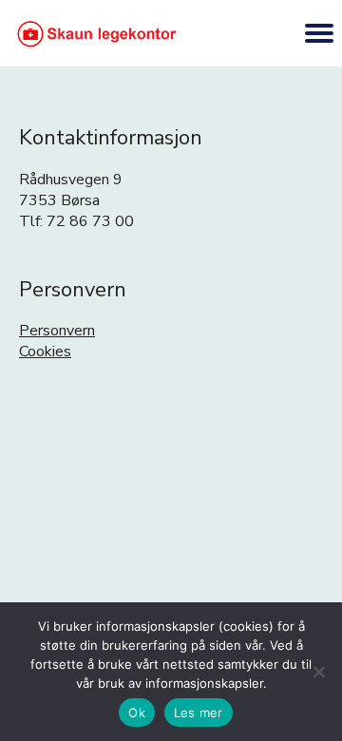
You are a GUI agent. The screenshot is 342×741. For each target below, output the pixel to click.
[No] (318, 671)
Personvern (57, 330)
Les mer (198, 712)
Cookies (45, 351)
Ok (136, 712)
